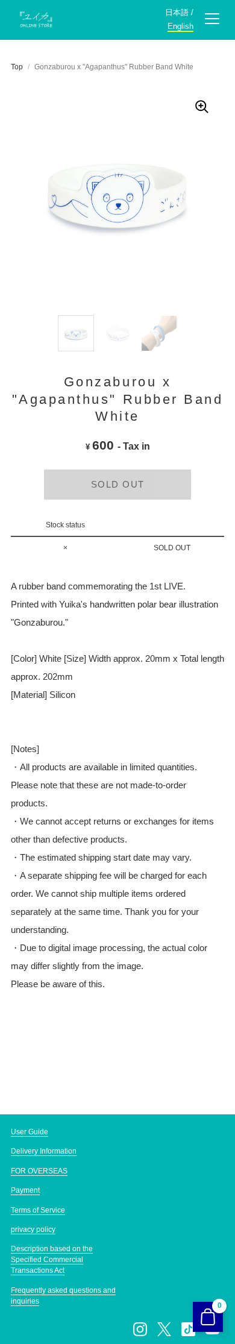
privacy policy (33, 1229)
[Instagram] (140, 1329)
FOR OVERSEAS (39, 1171)
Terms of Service (38, 1210)
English (180, 26)
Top (17, 67)
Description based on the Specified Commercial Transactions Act (52, 1260)
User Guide (29, 1132)
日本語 (177, 12)
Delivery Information (44, 1151)
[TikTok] (188, 1329)
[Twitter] (164, 1329)
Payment (25, 1190)
